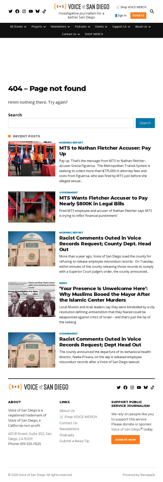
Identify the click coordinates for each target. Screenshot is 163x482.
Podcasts (81, 26)
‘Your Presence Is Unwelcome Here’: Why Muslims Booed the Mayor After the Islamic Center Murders (104, 294)
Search (15, 115)
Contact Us (69, 34)
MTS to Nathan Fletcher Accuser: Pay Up (105, 151)
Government (68, 192)
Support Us (119, 26)
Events (99, 26)
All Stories (16, 26)
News (63, 283)
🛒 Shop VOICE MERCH (131, 7)
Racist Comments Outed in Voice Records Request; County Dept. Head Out (105, 243)
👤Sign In (120, 15)
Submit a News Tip (74, 441)
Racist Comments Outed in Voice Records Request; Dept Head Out (100, 342)
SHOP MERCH (94, 34)
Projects (36, 26)
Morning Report (71, 142)
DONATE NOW (125, 439)
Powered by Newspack (139, 475)
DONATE (138, 15)
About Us (141, 26)
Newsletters (58, 26)
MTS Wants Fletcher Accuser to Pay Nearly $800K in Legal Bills (103, 201)
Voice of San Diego (126, 429)
